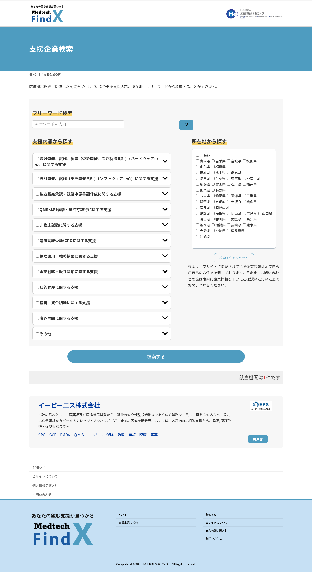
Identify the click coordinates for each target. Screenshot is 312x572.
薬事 (154, 434)
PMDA (65, 434)
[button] (258, 439)
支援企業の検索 (128, 522)
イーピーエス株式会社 (69, 405)
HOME (122, 515)
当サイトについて (45, 476)
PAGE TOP (301, 550)
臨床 (143, 434)
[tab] (101, 161)
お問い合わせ (42, 494)
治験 (121, 434)
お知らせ (38, 467)
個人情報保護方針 (45, 485)
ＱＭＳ (79, 434)
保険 (110, 434)
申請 (132, 434)
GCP (52, 434)
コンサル (95, 434)
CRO (42, 434)
